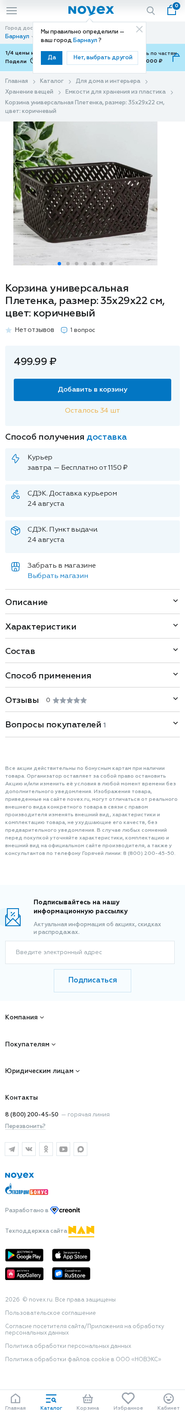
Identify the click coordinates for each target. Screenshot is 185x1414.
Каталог (52, 81)
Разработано (27, 1210)
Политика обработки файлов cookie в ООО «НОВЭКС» (83, 1359)
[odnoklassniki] (46, 1149)
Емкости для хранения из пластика (115, 92)
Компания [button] (21, 1017)
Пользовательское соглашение (50, 1313)
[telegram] (11, 1149)
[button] (59, 263)
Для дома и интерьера (108, 81)
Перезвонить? (25, 1126)
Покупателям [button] (27, 1044)
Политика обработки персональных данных (68, 1346)
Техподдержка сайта (36, 1231)
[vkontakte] (28, 1149)
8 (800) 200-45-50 (32, 1115)
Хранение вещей (29, 92)
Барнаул (86, 40)
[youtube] (63, 1149)
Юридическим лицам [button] (39, 1071)
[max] (80, 1149)
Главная (16, 81)
